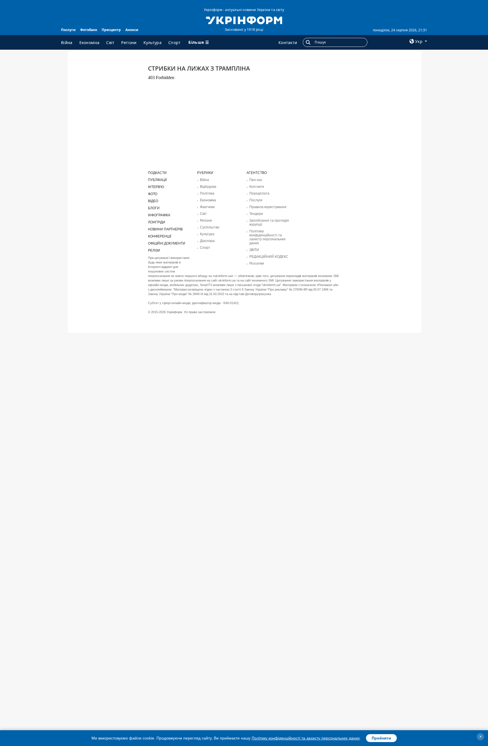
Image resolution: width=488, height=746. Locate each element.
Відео (153, 201)
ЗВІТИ (254, 250)
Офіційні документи (166, 243)
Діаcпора (207, 241)
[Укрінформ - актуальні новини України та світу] (244, 20)
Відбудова (208, 187)
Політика (207, 193)
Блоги (154, 208)
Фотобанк (88, 29)
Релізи (154, 250)
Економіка (89, 42)
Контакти (287, 42)
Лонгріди (156, 222)
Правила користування (267, 207)
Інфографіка (159, 215)
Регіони (128, 42)
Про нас (255, 180)
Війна (67, 42)
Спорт (174, 42)
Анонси (131, 29)
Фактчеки (207, 207)
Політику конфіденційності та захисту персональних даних (306, 738)
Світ (110, 42)
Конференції (159, 236)
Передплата (259, 193)
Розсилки (256, 263)
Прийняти (381, 738)
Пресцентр (111, 29)
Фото (152, 194)
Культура (152, 42)
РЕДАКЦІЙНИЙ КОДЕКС (268, 257)
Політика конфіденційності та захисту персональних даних (267, 237)
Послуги (68, 29)
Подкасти (157, 173)
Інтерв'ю (156, 187)
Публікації (157, 180)
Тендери (256, 214)
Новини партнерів (165, 229)
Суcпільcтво (209, 227)
